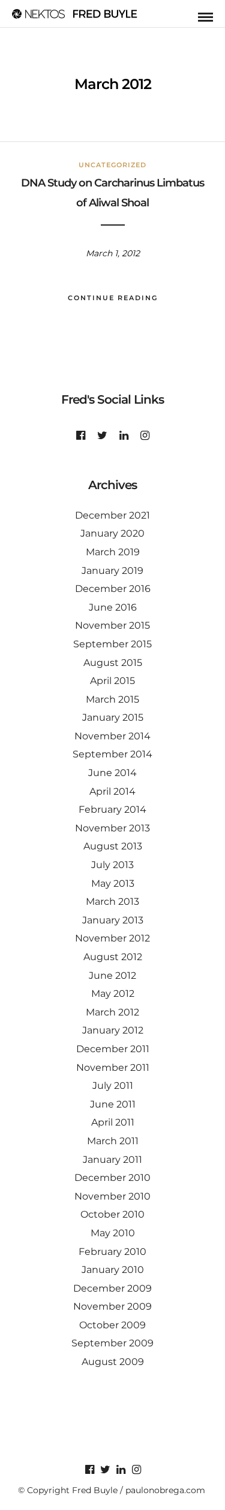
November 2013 (112, 828)
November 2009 (112, 1306)
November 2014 (112, 736)
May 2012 (112, 993)
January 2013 (112, 920)
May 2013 (112, 883)
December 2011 (112, 1049)
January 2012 (112, 1030)
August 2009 (113, 1361)
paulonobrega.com (165, 1490)
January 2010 (113, 1269)
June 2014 (112, 772)
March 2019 (113, 552)
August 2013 (112, 846)
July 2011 (112, 1085)
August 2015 (112, 662)
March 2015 (112, 699)
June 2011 (113, 1104)
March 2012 (112, 1012)
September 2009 (112, 1343)
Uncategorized (112, 165)
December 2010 (112, 1177)
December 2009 (112, 1288)
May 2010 (113, 1233)
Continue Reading (113, 298)
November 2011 (112, 1067)
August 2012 (112, 957)
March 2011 (113, 1141)
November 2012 (112, 938)
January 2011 (112, 1159)
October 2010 (112, 1214)
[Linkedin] (123, 435)
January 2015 (112, 717)
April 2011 (112, 1122)
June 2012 (112, 975)
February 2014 (112, 809)
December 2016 (113, 588)
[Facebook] (80, 435)
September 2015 (112, 644)
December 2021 (112, 515)
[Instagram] (144, 435)
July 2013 (112, 865)
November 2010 (112, 1196)
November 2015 (112, 625)
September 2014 (112, 754)
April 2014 (112, 791)
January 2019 (112, 570)
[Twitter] (102, 435)
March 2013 (112, 901)
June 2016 (113, 607)
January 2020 (112, 533)
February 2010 (112, 1251)
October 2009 (112, 1325)
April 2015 (112, 680)
